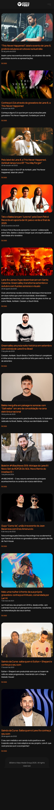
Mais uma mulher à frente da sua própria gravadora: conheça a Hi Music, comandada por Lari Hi (25, 595)
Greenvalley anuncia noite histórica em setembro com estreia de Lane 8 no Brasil (26, 347)
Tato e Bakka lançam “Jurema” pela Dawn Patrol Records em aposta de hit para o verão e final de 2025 (25, 220)
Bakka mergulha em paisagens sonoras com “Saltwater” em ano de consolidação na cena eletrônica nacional (24, 408)
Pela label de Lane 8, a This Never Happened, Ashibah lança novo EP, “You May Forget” (23, 161)
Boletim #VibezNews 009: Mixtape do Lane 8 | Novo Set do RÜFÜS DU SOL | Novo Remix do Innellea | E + (24, 468)
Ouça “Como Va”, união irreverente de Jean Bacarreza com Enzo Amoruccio (23, 527)
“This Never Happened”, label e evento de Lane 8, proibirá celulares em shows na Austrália (26, 47)
